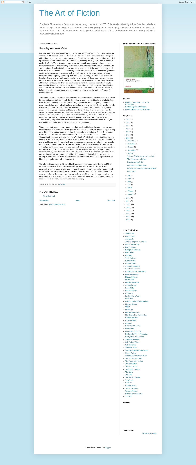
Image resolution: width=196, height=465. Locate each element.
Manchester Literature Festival (136, 315)
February (131, 191)
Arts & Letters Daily (132, 244)
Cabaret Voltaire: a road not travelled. (140, 156)
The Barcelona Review (133, 358)
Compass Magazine (132, 266)
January (131, 194)
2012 (128, 198)
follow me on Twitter (149, 434)
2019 (128, 119)
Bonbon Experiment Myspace (136, 107)
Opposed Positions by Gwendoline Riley (142, 168)
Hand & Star (129, 288)
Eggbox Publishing (132, 274)
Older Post (111, 201)
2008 (128, 210)
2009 (128, 207)
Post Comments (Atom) (57, 204)
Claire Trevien (130, 261)
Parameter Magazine (133, 326)
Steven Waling (130, 353)
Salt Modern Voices (132, 342)
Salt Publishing (130, 345)
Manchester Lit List (132, 312)
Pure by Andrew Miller (135, 162)
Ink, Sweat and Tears (132, 296)
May (129, 182)
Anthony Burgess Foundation (135, 242)
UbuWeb (128, 383)
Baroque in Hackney (132, 250)
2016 (128, 129)
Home (78, 201)
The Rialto (129, 372)
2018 (128, 122)
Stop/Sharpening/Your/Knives (136, 356)
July (129, 175)
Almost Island (130, 236)
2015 (128, 132)
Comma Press (130, 263)
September (132, 150)
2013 (128, 138)
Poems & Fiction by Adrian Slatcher (138, 109)
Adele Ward (129, 234)
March (130, 188)
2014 (128, 135)
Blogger (108, 448)
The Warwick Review (133, 377)
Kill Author (129, 299)
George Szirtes (130, 285)
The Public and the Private (136, 159)
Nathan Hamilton (131, 318)
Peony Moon (130, 328)
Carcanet (128, 255)
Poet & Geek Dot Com (133, 331)
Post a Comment (49, 196)
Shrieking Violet (131, 348)
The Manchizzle (131, 364)
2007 (128, 214)
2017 (128, 126)
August (130, 153)
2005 (128, 220)
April (129, 185)
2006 (128, 217)
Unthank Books (130, 386)
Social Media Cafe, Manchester (136, 350)
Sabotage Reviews (132, 339)
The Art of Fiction (69, 12)
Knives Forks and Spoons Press (136, 301)
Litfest (127, 307)
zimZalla (128, 396)
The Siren (128, 375)
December (132, 141)
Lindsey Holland (131, 304)
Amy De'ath (129, 239)
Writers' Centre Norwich (133, 394)
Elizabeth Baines (131, 277)
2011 (128, 201)
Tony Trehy (129, 380)
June (130, 178)
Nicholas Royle (130, 320)
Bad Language (130, 247)
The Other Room (131, 367)
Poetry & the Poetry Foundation (136, 334)
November (132, 144)
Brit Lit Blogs (129, 252)
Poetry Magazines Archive (134, 337)
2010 (128, 204)
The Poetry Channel (132, 369)
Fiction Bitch (129, 280)
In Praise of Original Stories (137, 165)
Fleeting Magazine (132, 282)
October (131, 147)
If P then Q (129, 293)
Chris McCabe (130, 258)
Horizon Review (131, 291)
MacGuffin (129, 310)
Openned (128, 323)
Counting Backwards (132, 269)
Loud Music (131, 171)
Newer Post (44, 201)
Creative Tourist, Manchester (135, 272)
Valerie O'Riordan (131, 388)
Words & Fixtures (131, 391)
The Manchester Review (134, 361)
